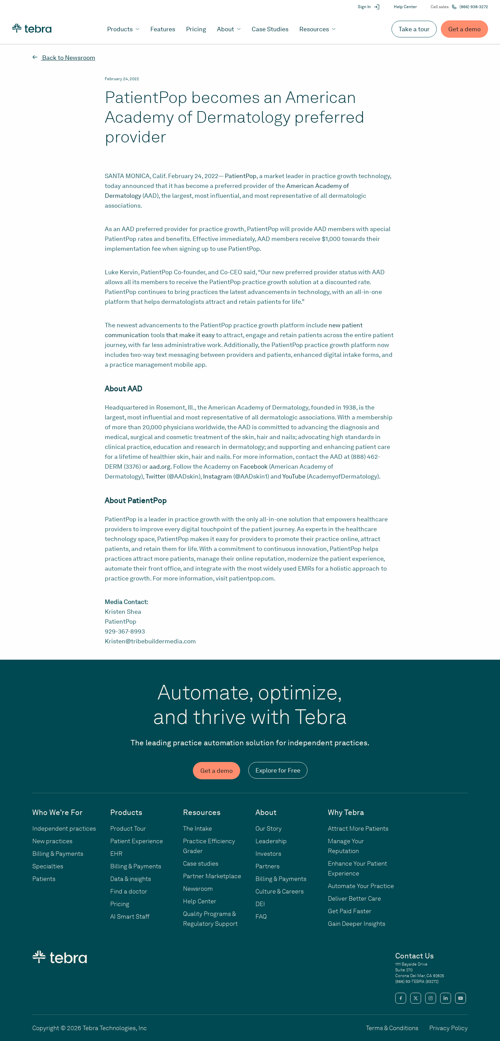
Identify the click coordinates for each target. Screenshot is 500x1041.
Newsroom (198, 888)
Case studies (200, 863)
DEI (260, 903)
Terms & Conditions (392, 1027)
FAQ (261, 916)
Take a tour (414, 29)
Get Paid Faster (349, 911)
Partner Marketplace (212, 876)
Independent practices (64, 828)
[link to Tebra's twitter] (415, 998)
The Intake (197, 828)
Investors (268, 853)
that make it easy (190, 335)
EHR (116, 853)
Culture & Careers (279, 891)
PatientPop (240, 175)
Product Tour (128, 828)
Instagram (217, 476)
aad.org (159, 466)
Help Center (405, 6)
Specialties (47, 866)
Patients (43, 878)
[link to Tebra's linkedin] (445, 998)
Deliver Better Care (354, 898)
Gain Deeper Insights (356, 923)
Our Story (268, 828)
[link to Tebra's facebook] (400, 998)
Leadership (271, 841)
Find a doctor (128, 891)
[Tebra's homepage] (31, 29)
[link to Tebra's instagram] (430, 998)
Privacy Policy (448, 1027)
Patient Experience (136, 841)
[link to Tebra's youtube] (460, 998)
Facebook (254, 466)
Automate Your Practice (361, 885)
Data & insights (130, 878)
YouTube (293, 476)
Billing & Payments (57, 853)
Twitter (156, 476)
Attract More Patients (358, 828)
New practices (52, 841)
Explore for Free (277, 770)
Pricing (119, 903)
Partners (267, 866)
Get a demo (464, 29)
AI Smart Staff (129, 916)
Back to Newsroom (68, 57)
